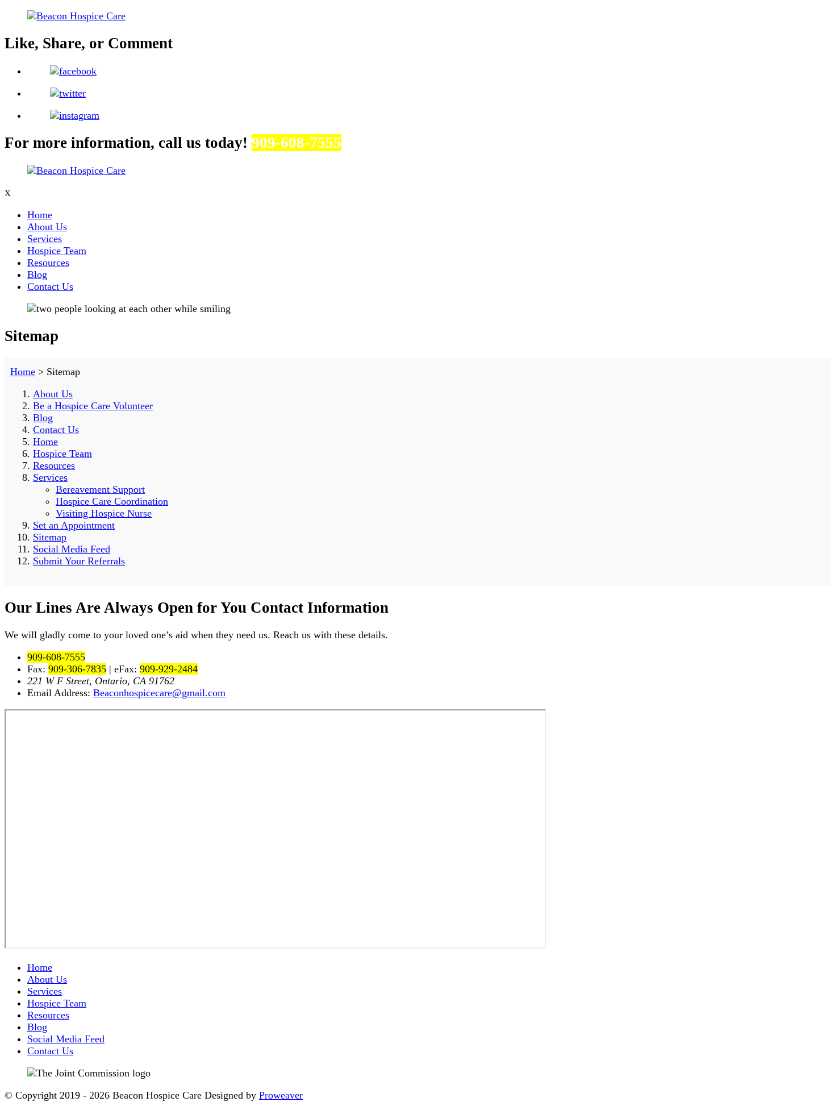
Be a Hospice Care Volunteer (93, 405)
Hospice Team (56, 250)
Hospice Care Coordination (112, 501)
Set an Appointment (74, 525)
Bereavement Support (100, 489)
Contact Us (50, 286)
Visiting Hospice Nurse (104, 513)
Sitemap (49, 537)
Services (44, 238)
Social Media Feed (71, 549)
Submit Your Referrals (79, 561)
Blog (37, 274)
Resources (48, 262)
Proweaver (281, 1095)
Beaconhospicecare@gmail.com (159, 692)
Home (39, 215)
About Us (47, 226)
